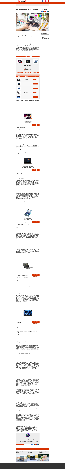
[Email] (48, 11)
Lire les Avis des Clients (35, 223)
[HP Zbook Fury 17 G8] (28, 265)
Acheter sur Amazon (36, 125)
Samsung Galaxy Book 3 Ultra (27, 65)
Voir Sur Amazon (19, 72)
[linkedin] (47, 11)
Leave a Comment (20, 444)
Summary (42, 35)
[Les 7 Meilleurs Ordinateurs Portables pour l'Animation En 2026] (32, 457)
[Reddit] (44, 11)
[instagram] (45, 1)
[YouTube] (48, 1)
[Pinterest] (46, 1)
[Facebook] (42, 1)
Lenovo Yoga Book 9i (44, 39)
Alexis (28, 438)
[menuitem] (20, 3)
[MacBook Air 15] (28, 312)
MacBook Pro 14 (43, 37)
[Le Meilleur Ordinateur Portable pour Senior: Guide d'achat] (43, 457)
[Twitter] (43, 1)
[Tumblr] (43, 11)
